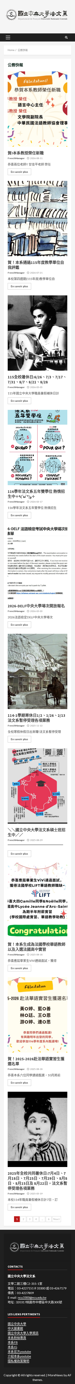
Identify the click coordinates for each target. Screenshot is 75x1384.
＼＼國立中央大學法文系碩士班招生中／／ (37, 786)
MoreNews (55, 1375)
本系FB (13, 1342)
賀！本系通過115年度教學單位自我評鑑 (37, 218)
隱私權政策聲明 (18, 1361)
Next (56, 1219)
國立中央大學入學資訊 (23, 1333)
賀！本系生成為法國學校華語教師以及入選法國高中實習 (37, 900)
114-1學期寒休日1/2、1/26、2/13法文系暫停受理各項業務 (37, 671)
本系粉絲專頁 (17, 1337)
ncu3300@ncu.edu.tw (32, 1297)
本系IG (12, 1347)
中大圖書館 (15, 1328)
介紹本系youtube (19, 1356)
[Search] (66, 37)
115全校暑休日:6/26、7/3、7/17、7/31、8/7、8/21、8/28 (37, 333)
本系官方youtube (19, 1351)
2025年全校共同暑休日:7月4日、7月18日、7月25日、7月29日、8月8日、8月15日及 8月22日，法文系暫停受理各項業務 (37, 1129)
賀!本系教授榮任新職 (37, 109)
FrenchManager (16, 158)
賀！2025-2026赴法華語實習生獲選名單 (37, 1015)
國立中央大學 (17, 1324)
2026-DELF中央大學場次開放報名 (37, 562)
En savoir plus (19, 171)
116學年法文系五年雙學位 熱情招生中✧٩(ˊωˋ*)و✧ (37, 447)
